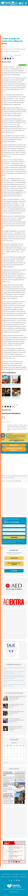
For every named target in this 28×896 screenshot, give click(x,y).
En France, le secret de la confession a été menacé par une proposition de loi (16, 720)
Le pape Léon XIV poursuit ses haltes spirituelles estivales (8, 795)
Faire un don (14, 445)
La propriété (15, 874)
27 (20, 756)
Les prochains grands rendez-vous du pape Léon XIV (8, 784)
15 (4, 753)
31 (10, 759)
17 (10, 753)
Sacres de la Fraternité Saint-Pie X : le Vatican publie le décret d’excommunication (17, 698)
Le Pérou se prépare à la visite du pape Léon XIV (13, 680)
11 (14, 751)
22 (4, 756)
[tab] (8, 842)
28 (23, 756)
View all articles (5, 422)
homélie (10, 160)
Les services (23, 874)
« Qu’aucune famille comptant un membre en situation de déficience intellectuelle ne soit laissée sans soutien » (14, 677)
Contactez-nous (23, 877)
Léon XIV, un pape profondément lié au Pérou (8, 773)
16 (7, 753)
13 (20, 751)
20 (20, 753)
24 (10, 756)
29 (4, 759)
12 (17, 751)
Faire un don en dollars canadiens (14, 449)
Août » (7, 762)
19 (17, 753)
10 (10, 751)
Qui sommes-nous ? (6, 874)
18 (14, 753)
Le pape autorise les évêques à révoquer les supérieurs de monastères (15, 728)
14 (23, 751)
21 (23, 753)
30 (7, 759)
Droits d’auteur (14, 877)
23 (7, 756)
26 (17, 756)
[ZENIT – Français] (8, 2)
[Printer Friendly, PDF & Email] (23, 65)
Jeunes (11, 56)
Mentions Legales (5, 877)
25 (14, 756)
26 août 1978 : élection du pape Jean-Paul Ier (13, 667)
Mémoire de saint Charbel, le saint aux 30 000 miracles (16, 712)
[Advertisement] (14, 20)
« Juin (4, 762)
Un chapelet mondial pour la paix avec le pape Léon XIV (16, 705)
